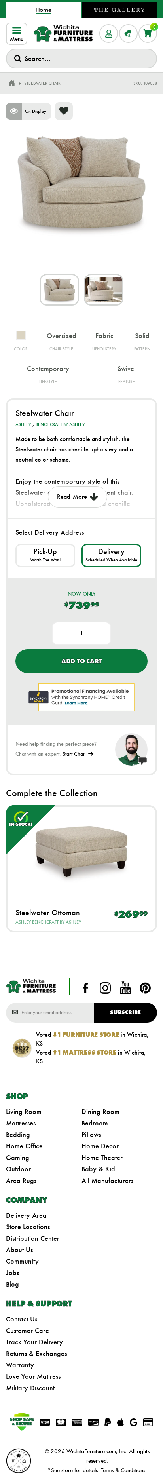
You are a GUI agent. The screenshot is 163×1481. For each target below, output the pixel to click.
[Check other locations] (45, 555)
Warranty (20, 1365)
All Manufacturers (107, 1180)
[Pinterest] (145, 988)
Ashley (23, 424)
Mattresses (21, 1123)
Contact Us (21, 1319)
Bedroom (95, 1123)
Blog (12, 1284)
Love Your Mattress (33, 1376)
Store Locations (28, 1226)
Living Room (24, 1111)
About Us (19, 1249)
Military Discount (30, 1388)
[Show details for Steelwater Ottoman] (81, 851)
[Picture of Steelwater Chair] (59, 290)
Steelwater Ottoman (47, 912)
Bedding (18, 1134)
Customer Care (27, 1330)
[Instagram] (105, 988)
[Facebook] (85, 988)
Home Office (24, 1146)
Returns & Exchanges (36, 1353)
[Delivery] (111, 555)
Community (22, 1261)
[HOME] (11, 83)
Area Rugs (21, 1180)
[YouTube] (125, 988)
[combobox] (81, 58)
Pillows (91, 1134)
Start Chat (73, 754)
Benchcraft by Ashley (60, 424)
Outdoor (18, 1169)
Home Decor (100, 1146)
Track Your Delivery (34, 1342)
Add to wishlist (64, 111)
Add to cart (81, 661)
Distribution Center (32, 1238)
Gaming (17, 1157)
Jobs (12, 1272)
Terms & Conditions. (124, 1470)
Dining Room (100, 1111)
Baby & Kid (98, 1169)
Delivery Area (26, 1215)
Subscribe (125, 1012)
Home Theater (102, 1157)
